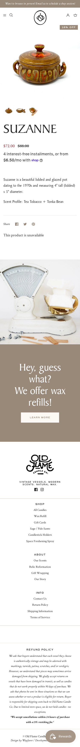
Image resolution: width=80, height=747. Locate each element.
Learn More (40, 417)
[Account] (66, 15)
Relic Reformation (40, 567)
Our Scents (40, 560)
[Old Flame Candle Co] (40, 17)
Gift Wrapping (40, 573)
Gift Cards (40, 522)
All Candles (40, 510)
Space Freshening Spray (40, 541)
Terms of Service (40, 617)
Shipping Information (40, 611)
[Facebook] (36, 489)
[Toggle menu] (4, 15)
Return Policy (40, 605)
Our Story (40, 579)
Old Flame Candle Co (37, 736)
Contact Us (40, 599)
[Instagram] (42, 489)
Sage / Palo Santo (40, 529)
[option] (40, 62)
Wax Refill (40, 516)
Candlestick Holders (40, 535)
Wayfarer (27, 740)
